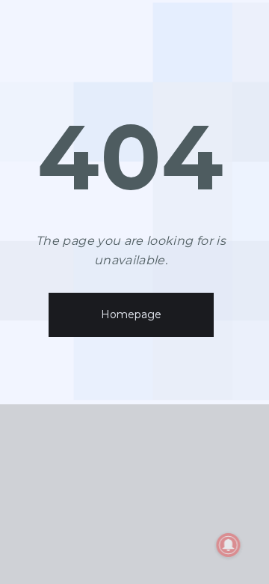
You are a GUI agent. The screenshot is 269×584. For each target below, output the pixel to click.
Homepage (131, 314)
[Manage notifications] (229, 545)
